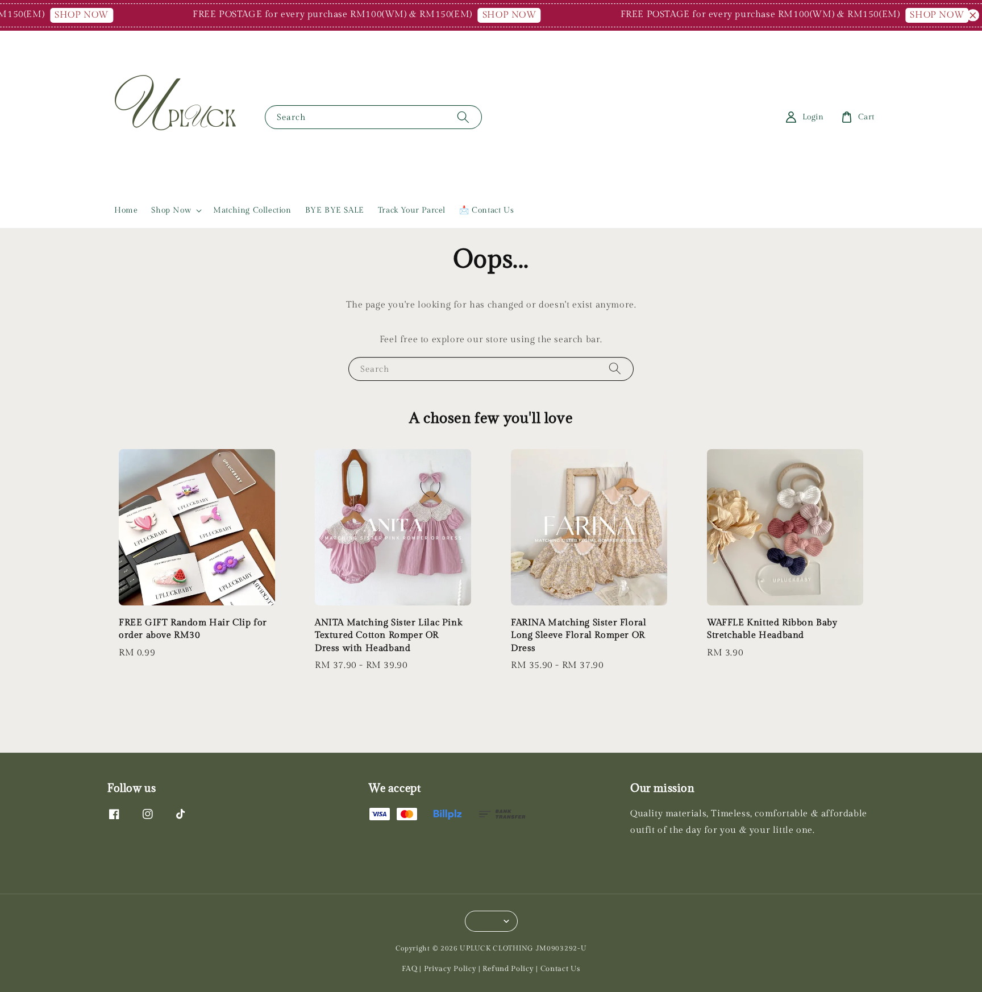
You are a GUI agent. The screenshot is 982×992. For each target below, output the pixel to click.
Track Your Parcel (412, 210)
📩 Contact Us (486, 210)
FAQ (409, 968)
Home (126, 210)
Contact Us (560, 968)
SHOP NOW (66, 15)
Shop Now (171, 210)
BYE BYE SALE (334, 210)
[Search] (463, 117)
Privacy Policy (450, 968)
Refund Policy (508, 968)
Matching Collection (252, 210)
